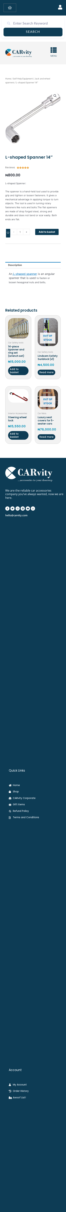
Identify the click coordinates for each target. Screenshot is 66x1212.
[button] (55, 96)
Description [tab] (15, 265)
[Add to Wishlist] (8, 233)
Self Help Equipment (23, 78)
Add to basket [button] (14, 371)
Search (33, 32)
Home (8, 78)
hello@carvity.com (16, 515)
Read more (46, 372)
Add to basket (47, 231)
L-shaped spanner (24, 274)
